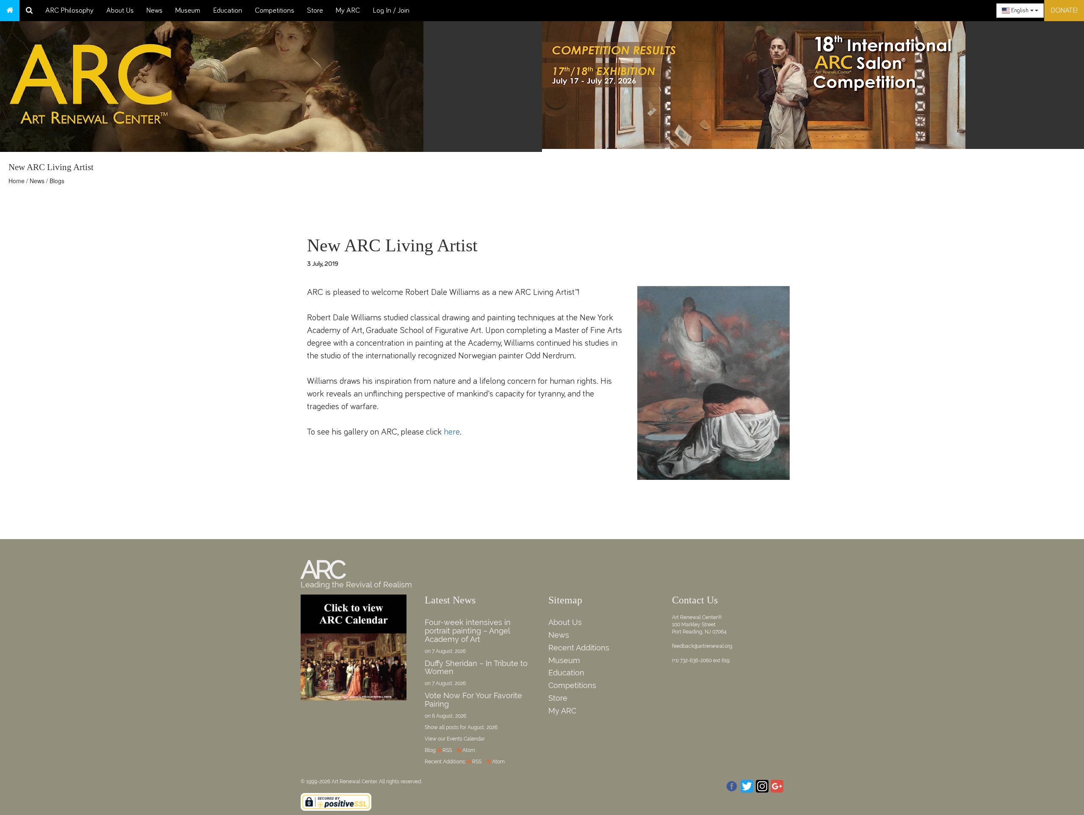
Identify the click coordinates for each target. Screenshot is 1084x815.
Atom (468, 750)
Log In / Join (391, 10)
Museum (187, 10)
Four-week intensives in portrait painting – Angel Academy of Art (468, 631)
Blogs (57, 180)
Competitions (274, 10)
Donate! (1064, 10)
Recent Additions (578, 647)
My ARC (348, 10)
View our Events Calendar (455, 739)
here (452, 431)
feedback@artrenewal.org (702, 646)
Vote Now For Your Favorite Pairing (473, 699)
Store (315, 10)
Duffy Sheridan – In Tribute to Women (476, 667)
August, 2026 (482, 727)
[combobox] (1020, 10)
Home (16, 180)
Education (227, 10)
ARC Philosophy (69, 10)
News (155, 10)
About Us (120, 10)
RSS (447, 750)
